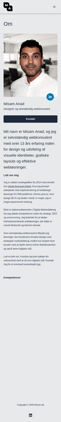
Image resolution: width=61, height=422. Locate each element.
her (55, 275)
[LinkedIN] (30, 415)
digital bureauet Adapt (31, 186)
